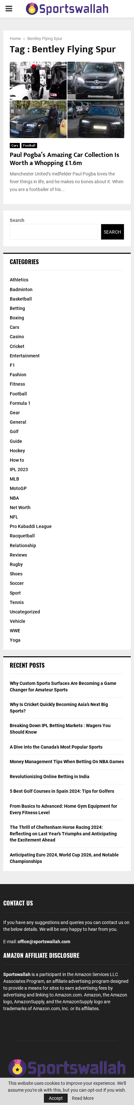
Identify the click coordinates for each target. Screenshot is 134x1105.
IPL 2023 (19, 469)
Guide (16, 441)
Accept (56, 1098)
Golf (14, 431)
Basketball (21, 299)
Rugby (16, 564)
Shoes (16, 573)
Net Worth (20, 507)
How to (17, 460)
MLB (14, 479)
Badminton (21, 289)
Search (17, 220)
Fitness (17, 384)
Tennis (17, 602)
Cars (14, 145)
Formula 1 (20, 403)
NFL (14, 517)
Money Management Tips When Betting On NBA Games (67, 761)
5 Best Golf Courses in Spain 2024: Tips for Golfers (62, 791)
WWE (15, 630)
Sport (15, 593)
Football (29, 145)
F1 (12, 365)
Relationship (23, 545)
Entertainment (25, 355)
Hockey (17, 450)
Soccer (17, 583)
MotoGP (18, 488)
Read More (83, 1098)
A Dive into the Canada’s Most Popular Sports (56, 747)
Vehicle (17, 621)
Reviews (18, 555)
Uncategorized (25, 611)
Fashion (18, 374)
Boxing (17, 317)
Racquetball (22, 535)
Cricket (17, 346)
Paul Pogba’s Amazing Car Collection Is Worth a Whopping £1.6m (64, 159)
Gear (15, 412)
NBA (14, 498)
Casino (17, 336)
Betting (17, 308)
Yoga (15, 640)
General (18, 422)
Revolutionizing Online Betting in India (49, 776)
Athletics (19, 279)
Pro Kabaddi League (31, 526)
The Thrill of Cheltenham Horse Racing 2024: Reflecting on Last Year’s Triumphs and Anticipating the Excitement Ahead (63, 833)
